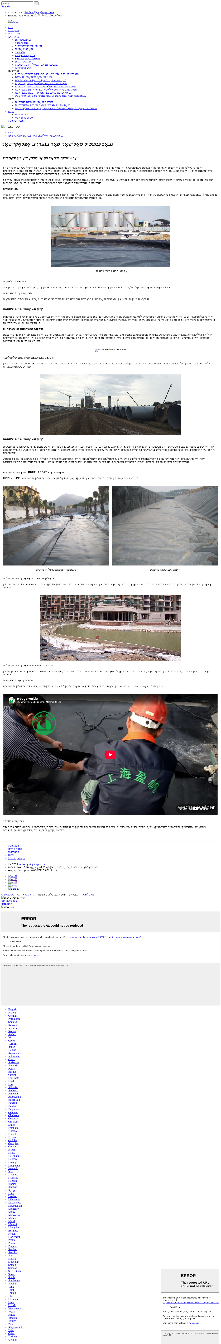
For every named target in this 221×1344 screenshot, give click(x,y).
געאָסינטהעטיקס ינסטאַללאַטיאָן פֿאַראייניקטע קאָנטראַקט (46, 89)
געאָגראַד (20, 52)
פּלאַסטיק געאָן (23, 61)
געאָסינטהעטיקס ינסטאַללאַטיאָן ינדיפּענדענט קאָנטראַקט (45, 86)
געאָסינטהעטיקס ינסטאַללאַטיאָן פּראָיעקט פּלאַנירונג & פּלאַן (47, 74)
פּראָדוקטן (13, 36)
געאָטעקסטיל (22, 42)
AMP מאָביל (87, 894)
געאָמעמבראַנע (23, 39)
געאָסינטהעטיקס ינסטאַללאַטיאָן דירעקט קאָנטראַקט (43, 92)
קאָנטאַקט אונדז (16, 120)
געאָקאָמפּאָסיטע (24, 49)
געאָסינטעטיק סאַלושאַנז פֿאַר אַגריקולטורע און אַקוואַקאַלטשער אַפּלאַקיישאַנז (56, 108)
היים (10, 27)
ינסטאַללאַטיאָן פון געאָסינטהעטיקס (33, 77)
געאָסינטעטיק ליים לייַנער (28, 45)
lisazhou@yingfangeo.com (39, 12)
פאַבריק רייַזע (15, 33)
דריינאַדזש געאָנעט (25, 55)
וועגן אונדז (13, 30)
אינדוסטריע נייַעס (24, 117)
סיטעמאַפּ (9, 894)
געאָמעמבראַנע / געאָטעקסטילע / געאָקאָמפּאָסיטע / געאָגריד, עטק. (50, 95)
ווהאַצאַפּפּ (6, 903)
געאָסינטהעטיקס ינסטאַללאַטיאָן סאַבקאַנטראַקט (41, 83)
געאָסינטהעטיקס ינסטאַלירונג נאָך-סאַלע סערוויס (40, 80)
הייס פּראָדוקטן (23, 67)
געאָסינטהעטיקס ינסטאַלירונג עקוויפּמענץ (36, 64)
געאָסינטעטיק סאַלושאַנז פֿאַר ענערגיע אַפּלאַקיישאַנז (42, 105)
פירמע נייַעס (21, 114)
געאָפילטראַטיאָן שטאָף (27, 58)
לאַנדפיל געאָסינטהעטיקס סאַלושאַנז (34, 102)
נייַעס (11, 111)
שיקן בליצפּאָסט (9, 900)
